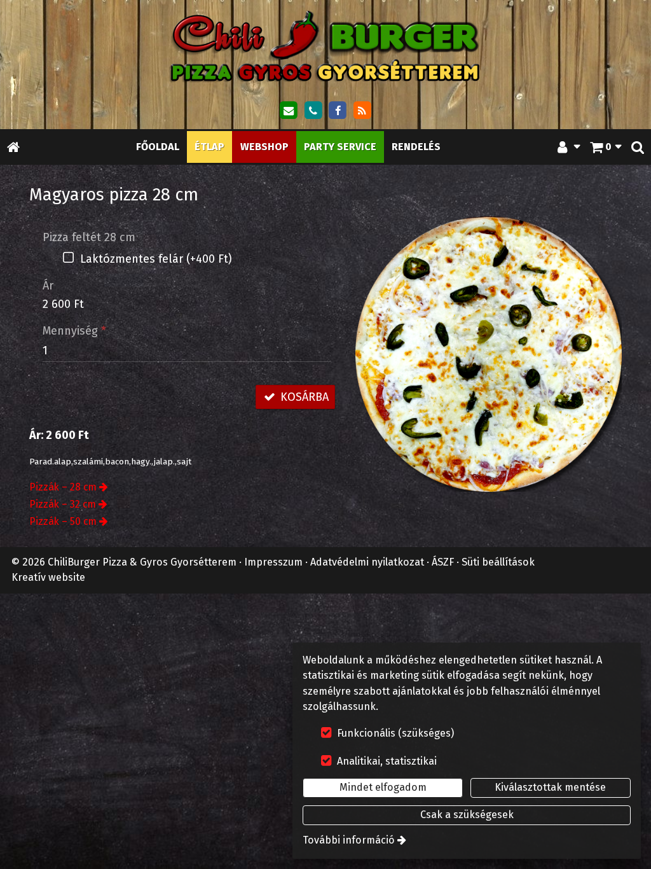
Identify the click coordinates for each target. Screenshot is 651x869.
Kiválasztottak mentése (550, 787)
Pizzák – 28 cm (63, 487)
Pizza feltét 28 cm (89, 237)
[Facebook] (337, 111)
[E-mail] (288, 111)
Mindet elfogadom (383, 787)
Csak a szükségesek (467, 815)
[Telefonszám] (313, 111)
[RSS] (362, 111)
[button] (637, 146)
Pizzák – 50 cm (63, 521)
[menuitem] (13, 146)
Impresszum (273, 562)
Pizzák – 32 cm (62, 504)
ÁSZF (443, 562)
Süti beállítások (498, 562)
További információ (349, 840)
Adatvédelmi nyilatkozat (367, 562)
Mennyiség (74, 331)
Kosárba (303, 397)
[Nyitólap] (325, 46)
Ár (48, 286)
